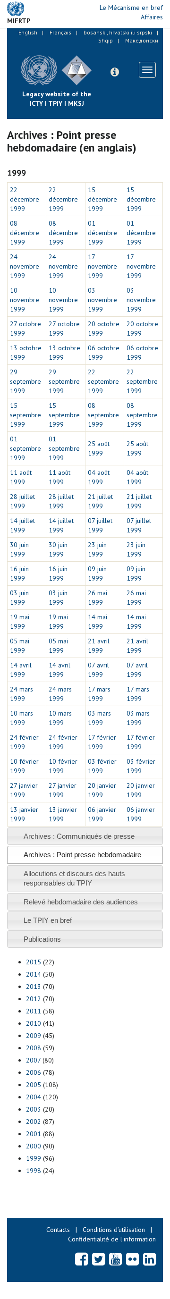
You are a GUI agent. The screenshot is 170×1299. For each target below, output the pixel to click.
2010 (33, 1023)
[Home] (99, 63)
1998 (33, 1170)
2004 (33, 1097)
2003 (33, 1109)
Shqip (105, 40)
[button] (114, 72)
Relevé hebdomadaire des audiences (81, 902)
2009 (33, 1035)
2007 (33, 1060)
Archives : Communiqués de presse (79, 836)
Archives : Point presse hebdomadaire (82, 855)
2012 (33, 999)
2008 (33, 1048)
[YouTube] (115, 1259)
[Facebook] (81, 1259)
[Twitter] (98, 1259)
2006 (33, 1072)
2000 (33, 1146)
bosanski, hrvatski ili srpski (118, 32)
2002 (33, 1121)
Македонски (141, 40)
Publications (42, 939)
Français (60, 32)
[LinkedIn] (149, 1259)
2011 (33, 1011)
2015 (33, 962)
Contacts (58, 1229)
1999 (33, 1158)
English (27, 32)
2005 (33, 1084)
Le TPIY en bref (48, 920)
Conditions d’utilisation (114, 1229)
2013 (33, 986)
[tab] (85, 836)
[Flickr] (132, 1259)
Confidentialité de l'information (112, 1239)
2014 (33, 974)
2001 (33, 1134)
